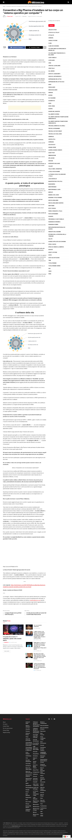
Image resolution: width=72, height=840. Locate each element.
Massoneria (51, 184)
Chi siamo (5, 724)
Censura (50, 37)
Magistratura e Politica (55, 181)
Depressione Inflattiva (54, 79)
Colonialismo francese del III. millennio (56, 53)
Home (4, 6)
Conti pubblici (52, 57)
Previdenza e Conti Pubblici (56, 219)
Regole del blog (6, 732)
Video (49, 271)
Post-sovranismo (53, 213)
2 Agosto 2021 (18, 16)
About (4, 722)
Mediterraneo (52, 186)
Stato (50, 255)
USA (49, 268)
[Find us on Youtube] (54, 719)
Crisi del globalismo (54, 65)
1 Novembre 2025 (38, 660)
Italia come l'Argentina (55, 169)
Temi (49, 260)
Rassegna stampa (53, 224)
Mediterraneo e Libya (54, 189)
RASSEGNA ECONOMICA (54, 221)
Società (50, 249)
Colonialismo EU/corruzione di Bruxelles (57, 49)
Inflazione (51, 158)
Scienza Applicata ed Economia (57, 241)
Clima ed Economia (53, 46)
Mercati (50, 192)
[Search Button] (68, 2)
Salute (50, 239)
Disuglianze (51, 87)
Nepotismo (51, 205)
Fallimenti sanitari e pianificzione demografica (58, 122)
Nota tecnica (52, 208)
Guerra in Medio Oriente (55, 150)
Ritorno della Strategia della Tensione (57, 235)
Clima (50, 43)
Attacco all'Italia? (53, 32)
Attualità (51, 35)
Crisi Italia (51, 68)
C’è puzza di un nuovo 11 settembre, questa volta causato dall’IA (12, 638)
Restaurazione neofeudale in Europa (56, 228)
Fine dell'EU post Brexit (55, 131)
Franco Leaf (9, 16)
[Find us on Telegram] (49, 719)
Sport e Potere (52, 252)
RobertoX (6, 642)
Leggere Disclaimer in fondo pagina (35, 16)
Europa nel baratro (54, 111)
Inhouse (50, 160)
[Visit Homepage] (36, 2)
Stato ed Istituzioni (53, 257)
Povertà (50, 216)
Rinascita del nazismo (54, 231)
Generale (25, 16)
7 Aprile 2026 (37, 628)
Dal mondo (51, 71)
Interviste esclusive (54, 163)
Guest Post (51, 152)
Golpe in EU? (51, 144)
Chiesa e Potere (52, 40)
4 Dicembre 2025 (38, 650)
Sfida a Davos (52, 244)
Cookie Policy (6, 726)
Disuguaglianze (52, 90)
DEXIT (49, 84)
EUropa (50, 108)
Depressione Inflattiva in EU (56, 81)
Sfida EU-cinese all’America (56, 247)
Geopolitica (51, 139)
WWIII (49, 274)
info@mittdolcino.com (16, 826)
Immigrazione (52, 155)
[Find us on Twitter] (51, 719)
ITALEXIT (50, 166)
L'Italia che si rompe (54, 171)
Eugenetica (51, 100)
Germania (51, 142)
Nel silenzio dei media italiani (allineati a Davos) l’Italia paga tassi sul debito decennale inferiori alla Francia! (40, 656)
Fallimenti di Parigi (53, 114)
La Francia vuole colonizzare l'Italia (57, 175)
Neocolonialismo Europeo (55, 203)
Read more (7, 651)
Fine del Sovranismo (54, 128)
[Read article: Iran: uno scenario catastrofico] (29, 627)
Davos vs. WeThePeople (54, 76)
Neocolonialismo (53, 200)
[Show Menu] (3, 2)
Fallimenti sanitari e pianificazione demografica (58, 117)
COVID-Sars (51, 60)
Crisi (49, 63)
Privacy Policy (6, 730)
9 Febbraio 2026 (38, 639)
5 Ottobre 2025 (38, 670)
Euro (49, 103)
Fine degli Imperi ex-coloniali (56, 125)
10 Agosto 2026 (13, 642)
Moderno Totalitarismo (55, 197)
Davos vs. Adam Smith (54, 73)
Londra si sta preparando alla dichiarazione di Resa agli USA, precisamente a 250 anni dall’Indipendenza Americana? (39, 666)
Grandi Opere (52, 147)
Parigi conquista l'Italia (55, 211)
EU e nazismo (52, 98)
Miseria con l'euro (53, 195)
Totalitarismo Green (54, 265)
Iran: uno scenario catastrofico (38, 625)
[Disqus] (24, 693)
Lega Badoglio (52, 178)
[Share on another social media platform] (44, 47)
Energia (50, 92)
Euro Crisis (51, 106)
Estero (50, 95)
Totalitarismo (52, 263)
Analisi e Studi (52, 29)
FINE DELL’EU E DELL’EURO (55, 134)
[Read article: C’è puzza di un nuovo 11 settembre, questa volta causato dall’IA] (13, 630)
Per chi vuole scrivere (8, 728)
